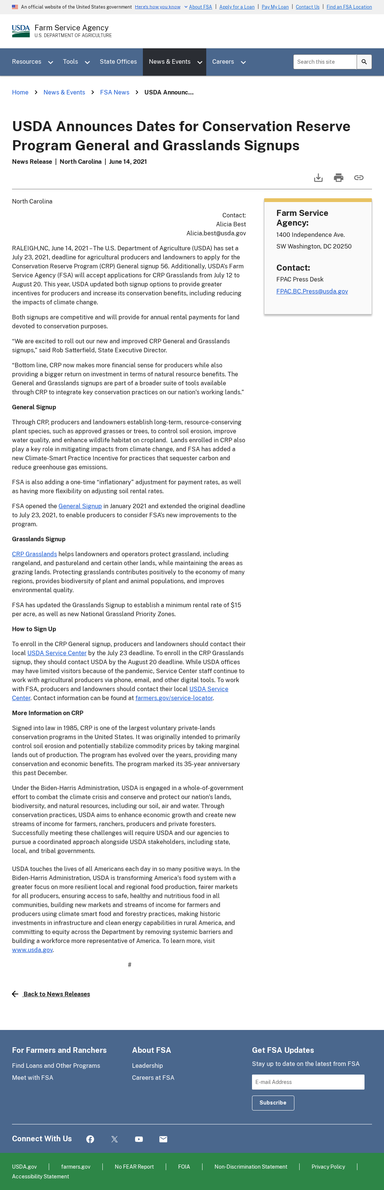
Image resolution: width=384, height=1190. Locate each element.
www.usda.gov (32, 949)
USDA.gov (24, 1166)
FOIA (184, 1166)
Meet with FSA (32, 1077)
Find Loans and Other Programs (56, 1065)
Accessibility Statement (40, 1176)
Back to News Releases (57, 994)
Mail (163, 1139)
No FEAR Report (134, 1166)
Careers (223, 61)
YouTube (139, 1139)
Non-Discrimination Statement (250, 1166)
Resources (26, 61)
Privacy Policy (328, 1166)
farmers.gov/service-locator (174, 698)
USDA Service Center (57, 653)
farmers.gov (75, 1166)
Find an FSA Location (349, 7)
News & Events (169, 61)
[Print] (338, 181)
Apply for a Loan (237, 7)
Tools (70, 61)
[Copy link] (358, 181)
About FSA (200, 7)
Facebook (90, 1139)
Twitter (114, 1139)
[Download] (317, 181)
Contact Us (308, 7)
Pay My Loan (275, 7)
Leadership (147, 1065)
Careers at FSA (153, 1077)
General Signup (80, 506)
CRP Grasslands (34, 554)
